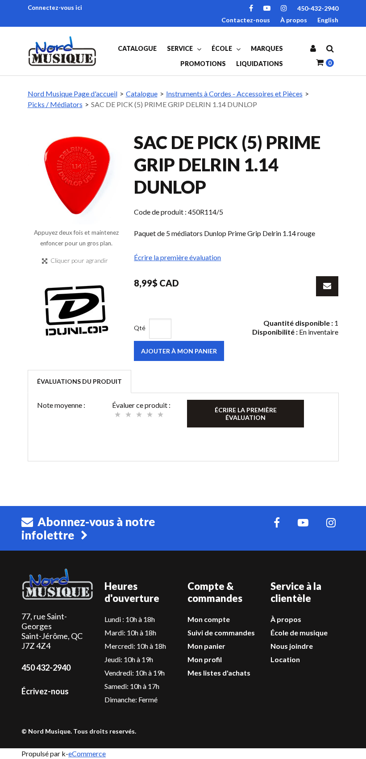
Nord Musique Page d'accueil (72, 93)
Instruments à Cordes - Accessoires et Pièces (234, 93)
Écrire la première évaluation (177, 257)
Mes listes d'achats (218, 672)
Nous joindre (291, 646)
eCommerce (87, 753)
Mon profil (204, 659)
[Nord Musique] (63, 51)
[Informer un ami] (327, 286)
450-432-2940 (317, 8)
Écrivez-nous (45, 691)
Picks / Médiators (55, 104)
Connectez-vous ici (55, 7)
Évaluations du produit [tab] (79, 381)
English (327, 20)
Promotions (203, 63)
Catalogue (137, 48)
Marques (267, 48)
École (222, 48)
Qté (140, 328)
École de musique (299, 632)
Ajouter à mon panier (179, 351)
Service (180, 48)
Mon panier (206, 646)
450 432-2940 (46, 667)
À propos (293, 20)
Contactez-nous (245, 20)
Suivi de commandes (221, 632)
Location (285, 659)
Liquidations (259, 63)
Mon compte (208, 619)
